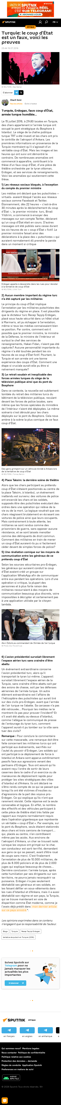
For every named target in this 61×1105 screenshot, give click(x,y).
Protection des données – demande (19, 1061)
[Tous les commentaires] (5, 1100)
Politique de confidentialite (31, 1052)
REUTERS (7, 87)
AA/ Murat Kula (15, 646)
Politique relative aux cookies (16, 1056)
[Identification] (40, 22)
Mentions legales (30, 1048)
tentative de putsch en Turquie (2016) (18, 937)
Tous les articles (16, 104)
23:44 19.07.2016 (10, 48)
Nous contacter (9, 1052)
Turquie (14, 931)
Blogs (5, 931)
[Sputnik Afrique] (9, 23)
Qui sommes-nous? (11, 1048)
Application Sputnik (32, 1065)
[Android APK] (11, 1078)
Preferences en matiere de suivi (17, 1069)
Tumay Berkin (18, 474)
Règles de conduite (11, 1065)
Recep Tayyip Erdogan (30, 931)
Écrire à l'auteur (31, 104)
